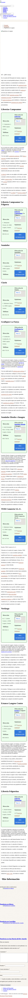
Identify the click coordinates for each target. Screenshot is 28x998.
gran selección (18, 761)
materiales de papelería (6, 474)
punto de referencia (7, 100)
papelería (17, 151)
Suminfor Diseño (19, 424)
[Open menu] (0, 1)
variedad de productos (14, 156)
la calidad (13, 192)
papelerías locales (22, 85)
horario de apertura (22, 763)
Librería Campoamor (18, 212)
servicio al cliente (22, 192)
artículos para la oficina (18, 371)
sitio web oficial (12, 594)
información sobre (11, 591)
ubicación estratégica (10, 460)
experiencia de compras (16, 102)
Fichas (4, 11)
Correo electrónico (5, 969)
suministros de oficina (6, 97)
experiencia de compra (6, 394)
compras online (8, 179)
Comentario (3, 951)
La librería (3, 174)
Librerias (5, 7)
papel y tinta (9, 873)
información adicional (6, 499)
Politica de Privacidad (8, 15)
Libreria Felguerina (17, 799)
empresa (17, 489)
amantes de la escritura (6, 651)
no (12, 599)
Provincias (5, 10)
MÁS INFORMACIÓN (19, 139)
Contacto (5, 17)
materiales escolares (14, 95)
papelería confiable (17, 555)
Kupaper (6, 25)
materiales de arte (10, 381)
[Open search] (0, 15)
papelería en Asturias (6, 599)
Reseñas (5, 12)
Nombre (2, 965)
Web (1, 975)
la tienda (5, 181)
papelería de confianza (8, 403)
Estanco (17, 710)
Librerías (17, 116)
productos (23, 90)
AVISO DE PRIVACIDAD (9, 16)
